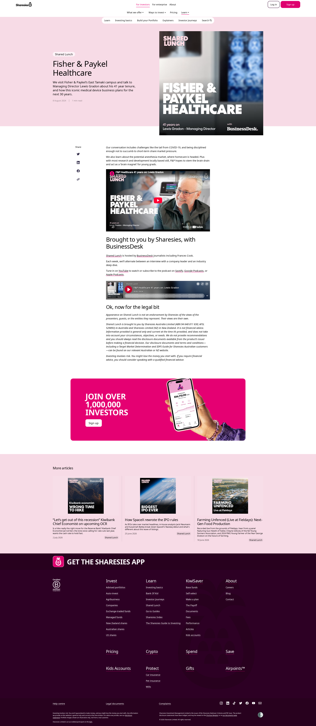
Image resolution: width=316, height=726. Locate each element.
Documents (192, 611)
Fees (188, 617)
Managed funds (114, 617)
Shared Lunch (114, 255)
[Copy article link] (78, 179)
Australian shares (115, 629)
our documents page (230, 715)
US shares (111, 635)
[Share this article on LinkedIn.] (78, 162)
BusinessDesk (145, 255)
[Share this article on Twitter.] (78, 154)
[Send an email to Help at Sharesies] (260, 703)
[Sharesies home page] (24, 4)
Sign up (94, 423)
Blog (228, 593)
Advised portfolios (115, 587)
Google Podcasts (194, 270)
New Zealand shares (116, 623)
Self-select (191, 593)
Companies (112, 605)
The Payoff (191, 605)
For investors (143, 4)
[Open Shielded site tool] (260, 715)
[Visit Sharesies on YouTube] (253, 703)
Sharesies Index (154, 617)
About (172, 4)
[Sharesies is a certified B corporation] (56, 585)
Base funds (192, 587)
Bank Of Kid (152, 593)
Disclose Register (212, 715)
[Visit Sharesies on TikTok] (234, 703)
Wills (148, 686)
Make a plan (192, 599)
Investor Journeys (155, 599)
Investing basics (154, 587)
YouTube (123, 270)
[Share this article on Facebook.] (78, 171)
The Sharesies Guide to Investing (163, 623)
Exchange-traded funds (118, 611)
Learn (184, 12)
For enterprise (159, 4)
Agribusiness (113, 599)
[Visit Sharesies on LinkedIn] (227, 703)
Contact (230, 599)
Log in (273, 4)
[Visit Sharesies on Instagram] (221, 703)
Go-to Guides (153, 611)
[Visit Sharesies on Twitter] (240, 703)
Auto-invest (112, 593)
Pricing (173, 12)
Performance (192, 623)
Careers (230, 587)
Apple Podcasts (115, 274)
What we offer (134, 12)
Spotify (179, 270)
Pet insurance (153, 680)
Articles (190, 629)
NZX (90, 722)
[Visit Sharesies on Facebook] (247, 703)
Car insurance (153, 674)
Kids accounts (193, 635)
